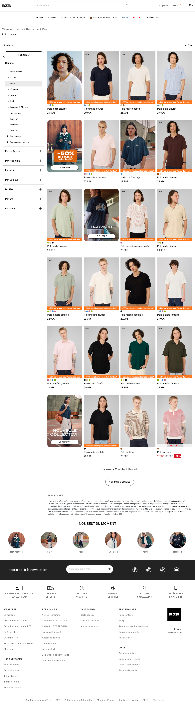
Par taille (10, 170)
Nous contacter (126, 615)
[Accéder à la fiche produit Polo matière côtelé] (101, 421)
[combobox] (82, 6)
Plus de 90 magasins (144, 595)
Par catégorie (12, 151)
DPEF (145, 700)
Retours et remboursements (133, 626)
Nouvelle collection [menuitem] (73, 18)
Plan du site (159, 700)
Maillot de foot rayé (130, 177)
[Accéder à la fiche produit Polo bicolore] (174, 421)
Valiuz (135, 700)
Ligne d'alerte (49, 649)
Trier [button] (189, 45)
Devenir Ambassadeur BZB (18, 626)
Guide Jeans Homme (129, 659)
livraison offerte (50, 595)
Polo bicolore (164, 452)
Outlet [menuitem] (137, 18)
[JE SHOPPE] (64, 146)
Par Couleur (11, 179)
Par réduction (12, 160)
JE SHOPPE (64, 167)
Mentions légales (106, 700)
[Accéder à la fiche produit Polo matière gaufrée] (64, 283)
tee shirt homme (134, 501)
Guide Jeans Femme (129, 665)
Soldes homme (11, 670)
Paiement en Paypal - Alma (19, 595)
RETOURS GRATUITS (81, 595)
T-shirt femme (11, 676)
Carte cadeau (87, 615)
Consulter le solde (90, 621)
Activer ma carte (89, 626)
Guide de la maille (128, 670)
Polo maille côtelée (130, 108)
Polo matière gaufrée (58, 314)
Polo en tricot (127, 452)
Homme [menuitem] (52, 18)
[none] (23, 72)
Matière (9, 189)
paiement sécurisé (113, 595)
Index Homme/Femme (53, 660)
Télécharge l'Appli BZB (176, 595)
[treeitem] (16, 71)
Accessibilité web (51, 638)
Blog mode (9, 649)
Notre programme (51, 615)
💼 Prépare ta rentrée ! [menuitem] (103, 18)
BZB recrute (10, 632)
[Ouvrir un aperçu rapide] (79, 55)
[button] (79, 55)
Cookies (123, 700)
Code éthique (49, 643)
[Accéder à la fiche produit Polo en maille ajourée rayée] (137, 215)
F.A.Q (121, 621)
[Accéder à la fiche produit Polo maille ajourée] (64, 77)
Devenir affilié (11, 638)
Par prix (9, 198)
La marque (9, 615)
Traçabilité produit (51, 632)
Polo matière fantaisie (95, 177)
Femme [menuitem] (40, 18)
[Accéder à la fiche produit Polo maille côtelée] (137, 77)
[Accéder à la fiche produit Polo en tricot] (137, 421)
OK (109, 569)
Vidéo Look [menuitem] (153, 18)
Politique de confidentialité (79, 700)
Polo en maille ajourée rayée (134, 246)
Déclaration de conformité (55, 655)
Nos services (125, 638)
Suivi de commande (129, 632)
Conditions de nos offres (38, 700)
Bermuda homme (13, 687)
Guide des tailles (127, 653)
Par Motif (10, 208)
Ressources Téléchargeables (19, 643)
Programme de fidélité (15, 621)
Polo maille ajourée (57, 108)
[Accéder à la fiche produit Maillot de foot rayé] (137, 146)
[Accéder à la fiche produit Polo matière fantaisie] (101, 146)
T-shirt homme (11, 682)
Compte (176, 6)
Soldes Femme (11, 665)
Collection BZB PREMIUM (55, 626)
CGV (58, 700)
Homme (9, 63)
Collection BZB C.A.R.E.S (54, 621)
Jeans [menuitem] (125, 18)
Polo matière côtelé (94, 452)
